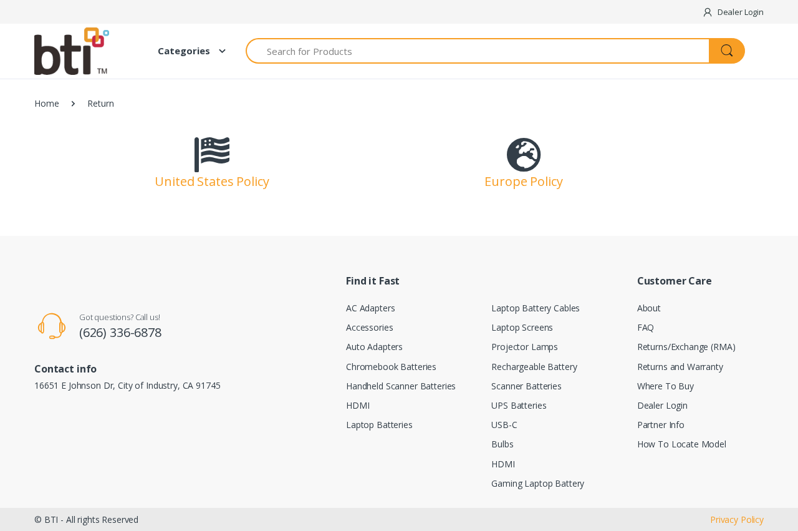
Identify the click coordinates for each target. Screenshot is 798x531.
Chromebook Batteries (391, 367)
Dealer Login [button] (740, 11)
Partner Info (661, 425)
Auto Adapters (374, 347)
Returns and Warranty (680, 367)
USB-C (504, 425)
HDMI (357, 405)
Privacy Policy (737, 519)
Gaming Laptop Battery (537, 483)
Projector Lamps (524, 347)
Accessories (369, 327)
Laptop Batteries (379, 425)
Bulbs (502, 444)
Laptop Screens (522, 327)
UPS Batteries (518, 405)
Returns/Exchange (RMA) (686, 347)
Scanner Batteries (526, 386)
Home (46, 103)
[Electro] (81, 51)
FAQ (646, 327)
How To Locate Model (681, 444)
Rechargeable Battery (534, 367)
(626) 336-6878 (120, 332)
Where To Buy (665, 386)
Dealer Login (662, 405)
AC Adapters (370, 308)
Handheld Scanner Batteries (401, 386)
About (649, 308)
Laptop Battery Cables (535, 308)
